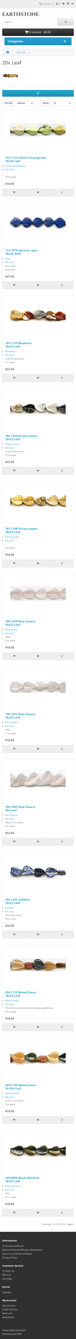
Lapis (8, 258)
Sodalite (9, 907)
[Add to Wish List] (38, 192)
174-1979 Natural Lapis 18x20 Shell (21, 251)
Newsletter (8, 1317)
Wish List (7, 1313)
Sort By (9, 103)
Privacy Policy (9, 1257)
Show (46, 103)
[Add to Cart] (14, 192)
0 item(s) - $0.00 (39, 32)
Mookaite (10, 351)
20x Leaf (21, 52)
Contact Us (48, 3)
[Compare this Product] (62, 192)
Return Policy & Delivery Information (22, 1249)
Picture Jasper (12, 536)
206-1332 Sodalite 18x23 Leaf (17, 901)
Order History (9, 1309)
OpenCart (20, 1330)
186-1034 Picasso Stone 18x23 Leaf (21, 437)
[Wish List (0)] (63, 3)
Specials (6, 1292)
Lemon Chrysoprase (15, 165)
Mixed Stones (12, 1000)
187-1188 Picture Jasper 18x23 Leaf (21, 530)
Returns (6, 1274)
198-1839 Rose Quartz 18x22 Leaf (20, 622)
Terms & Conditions (13, 1246)
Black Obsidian (12, 1186)
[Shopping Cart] (68, 3)
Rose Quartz (11, 629)
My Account (8, 1305)
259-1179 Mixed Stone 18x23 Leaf (20, 993)
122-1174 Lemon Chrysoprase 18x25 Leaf (25, 159)
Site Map (7, 1278)
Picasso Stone (12, 444)
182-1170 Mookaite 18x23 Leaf (18, 344)
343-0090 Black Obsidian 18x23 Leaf (22, 1179)
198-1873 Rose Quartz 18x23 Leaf (20, 715)
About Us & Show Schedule (17, 1253)
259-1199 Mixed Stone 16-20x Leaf (20, 1086)
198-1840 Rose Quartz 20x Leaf (20, 808)
